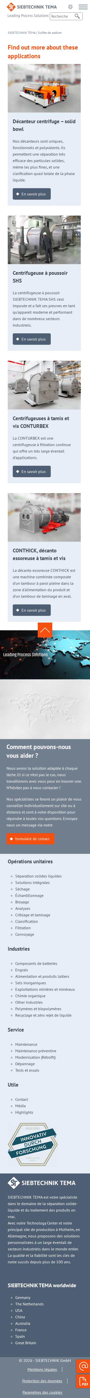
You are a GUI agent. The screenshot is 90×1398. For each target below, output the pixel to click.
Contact (21, 1099)
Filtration (23, 927)
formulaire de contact (32, 838)
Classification (26, 921)
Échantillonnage (29, 895)
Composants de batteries (36, 963)
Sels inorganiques (30, 982)
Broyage (22, 901)
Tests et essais (27, 1070)
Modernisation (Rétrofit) (35, 1057)
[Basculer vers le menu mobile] (83, 7)
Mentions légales (42, 1369)
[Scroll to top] (45, 630)
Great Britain (25, 1342)
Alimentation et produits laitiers (42, 976)
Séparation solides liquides (38, 876)
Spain (20, 1336)
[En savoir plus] (44, 67)
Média (20, 1105)
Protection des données (42, 1380)
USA (18, 1310)
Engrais (21, 969)
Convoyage (24, 934)
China (20, 1316)
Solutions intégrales (32, 882)
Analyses (22, 908)
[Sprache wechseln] (70, 6)
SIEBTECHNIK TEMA (22, 33)
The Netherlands (29, 1303)
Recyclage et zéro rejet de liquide (43, 1015)
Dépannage (25, 1063)
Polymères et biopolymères (38, 1008)
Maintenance (26, 1044)
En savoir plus (34, 193)
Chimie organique (30, 995)
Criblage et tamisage (32, 914)
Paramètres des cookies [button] (42, 1392)
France (20, 1329)
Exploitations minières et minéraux (45, 989)
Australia (22, 1323)
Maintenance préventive (35, 1050)
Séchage (22, 888)
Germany (22, 1297)
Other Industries (29, 1002)
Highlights (24, 1112)
